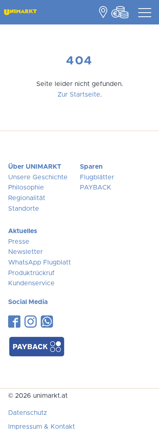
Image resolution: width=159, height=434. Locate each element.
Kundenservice (31, 283)
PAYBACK (95, 187)
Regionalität (26, 198)
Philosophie (26, 187)
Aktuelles (22, 231)
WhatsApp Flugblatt (39, 262)
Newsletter (25, 252)
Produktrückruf (31, 273)
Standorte (23, 208)
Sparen (91, 166)
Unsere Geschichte (38, 177)
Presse (18, 241)
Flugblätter (97, 177)
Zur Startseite (78, 94)
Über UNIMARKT (34, 166)
